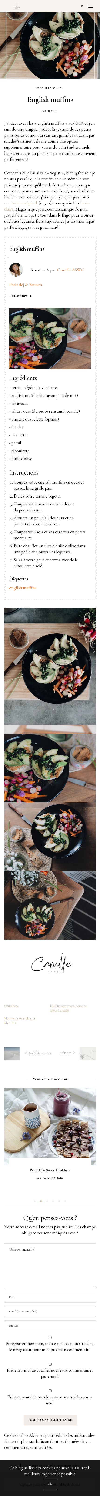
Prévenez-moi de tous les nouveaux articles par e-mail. (50, 1400)
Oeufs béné (11, 1006)
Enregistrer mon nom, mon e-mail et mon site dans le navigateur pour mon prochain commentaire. (50, 1346)
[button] (35, 1201)
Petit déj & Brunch (50, 88)
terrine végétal (24, 203)
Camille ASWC (70, 270)
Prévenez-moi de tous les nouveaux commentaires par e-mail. (50, 1373)
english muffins (22, 587)
